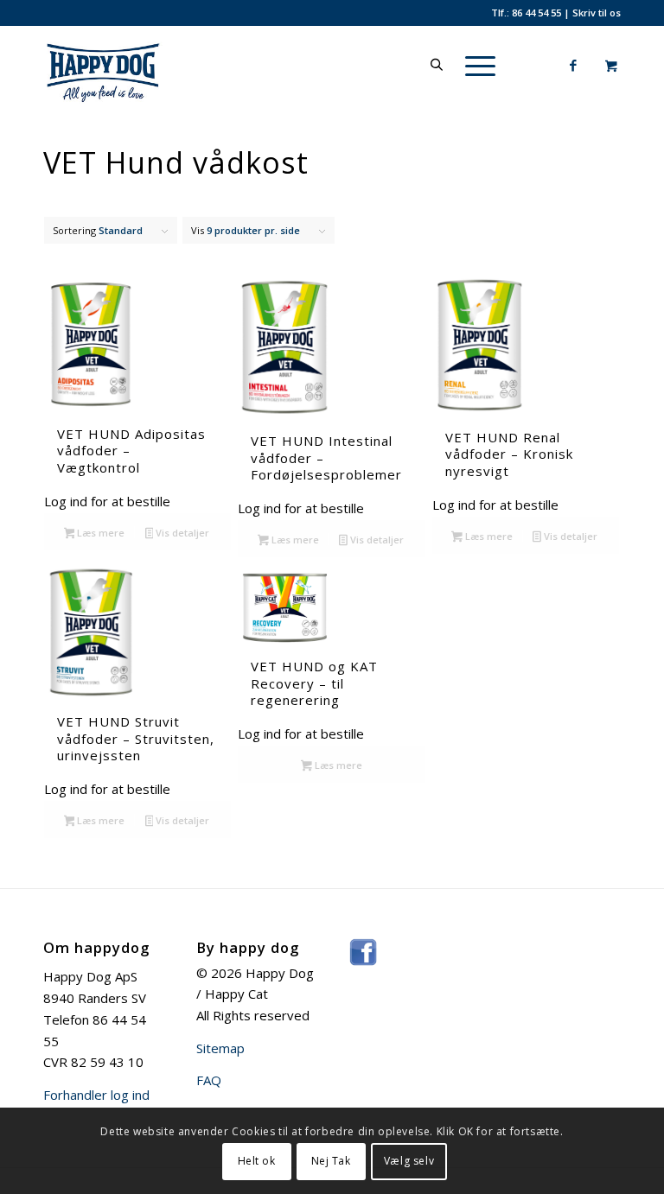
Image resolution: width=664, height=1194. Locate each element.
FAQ (208, 1080)
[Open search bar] (437, 65)
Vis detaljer (181, 532)
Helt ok (257, 1160)
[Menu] (471, 65)
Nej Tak (331, 1160)
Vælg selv (409, 1160)
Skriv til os (596, 12)
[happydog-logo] (128, 65)
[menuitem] (477, 65)
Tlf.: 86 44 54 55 (526, 12)
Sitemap (220, 1048)
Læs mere (99, 532)
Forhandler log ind (96, 1094)
